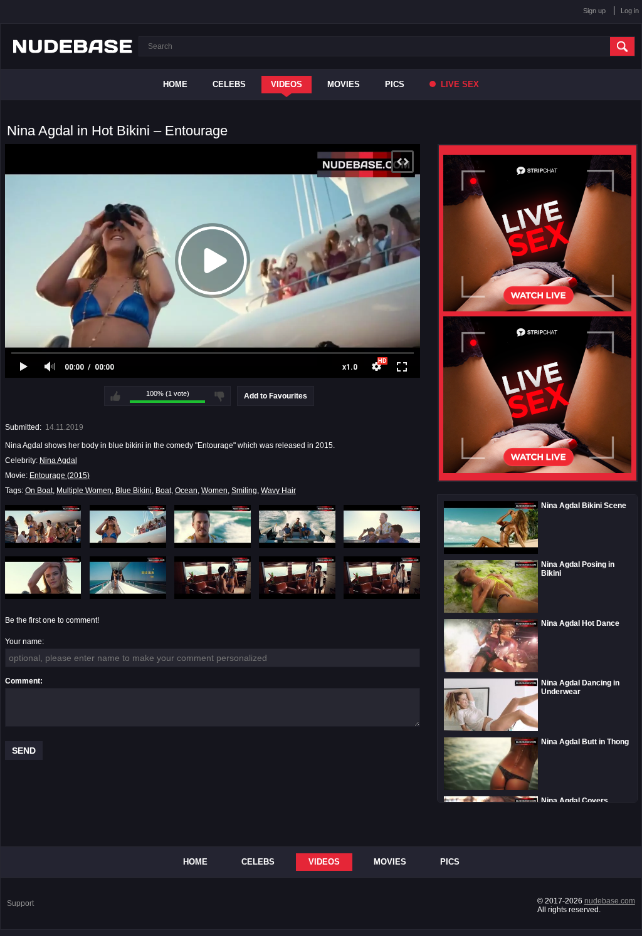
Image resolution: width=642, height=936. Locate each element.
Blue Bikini (133, 490)
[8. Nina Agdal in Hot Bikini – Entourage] (212, 577)
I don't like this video (219, 396)
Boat (163, 490)
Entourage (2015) (59, 475)
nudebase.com (609, 901)
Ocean (186, 490)
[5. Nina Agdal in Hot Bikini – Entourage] (382, 526)
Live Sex (458, 84)
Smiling (244, 490)
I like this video (115, 396)
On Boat (39, 490)
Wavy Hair (278, 490)
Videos (286, 84)
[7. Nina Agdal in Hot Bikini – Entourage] (128, 577)
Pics (394, 84)
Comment (22, 681)
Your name (23, 641)
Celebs (229, 84)
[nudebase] (72, 46)
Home (175, 84)
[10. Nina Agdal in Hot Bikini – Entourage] (382, 577)
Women (214, 490)
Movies (343, 84)
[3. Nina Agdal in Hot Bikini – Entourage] (212, 526)
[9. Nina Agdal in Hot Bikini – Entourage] (297, 577)
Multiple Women (84, 490)
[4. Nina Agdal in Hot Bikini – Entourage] (297, 526)
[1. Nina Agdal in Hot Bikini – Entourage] (43, 526)
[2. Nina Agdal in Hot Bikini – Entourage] (128, 526)
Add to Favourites (275, 396)
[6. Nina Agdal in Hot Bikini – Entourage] (43, 577)
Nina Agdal (58, 460)
